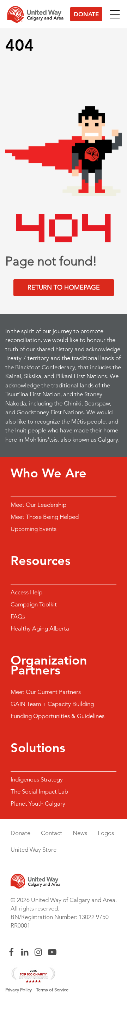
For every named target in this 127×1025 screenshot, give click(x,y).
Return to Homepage (64, 287)
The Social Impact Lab (39, 791)
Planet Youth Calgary (38, 803)
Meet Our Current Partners (46, 691)
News (80, 832)
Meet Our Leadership (38, 504)
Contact (51, 832)
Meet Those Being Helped (45, 516)
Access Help (26, 592)
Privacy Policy (18, 989)
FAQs (18, 616)
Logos (106, 832)
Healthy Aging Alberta (40, 628)
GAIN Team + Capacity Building (52, 703)
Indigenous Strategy (37, 779)
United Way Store (33, 849)
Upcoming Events (33, 528)
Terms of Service (52, 989)
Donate (86, 14)
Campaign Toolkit (34, 604)
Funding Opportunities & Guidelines (57, 715)
